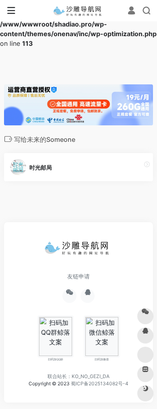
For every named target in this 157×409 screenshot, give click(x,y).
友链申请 (78, 276)
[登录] (131, 11)
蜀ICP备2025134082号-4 (99, 383)
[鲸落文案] (79, 11)
